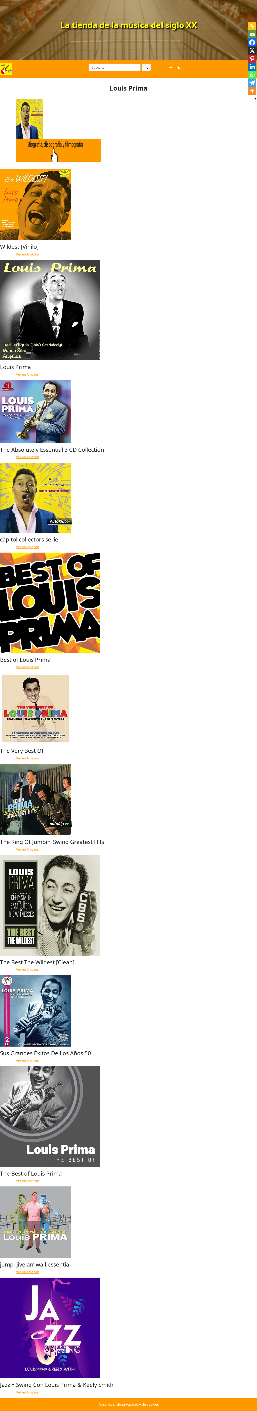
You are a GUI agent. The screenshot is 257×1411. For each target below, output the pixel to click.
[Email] (252, 34)
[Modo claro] (171, 67)
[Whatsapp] (252, 75)
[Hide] (255, 98)
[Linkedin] (252, 67)
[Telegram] (252, 83)
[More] (252, 91)
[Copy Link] (252, 26)
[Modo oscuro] (179, 67)
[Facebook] (252, 42)
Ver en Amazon (27, 254)
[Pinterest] (252, 59)
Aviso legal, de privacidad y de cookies (129, 1404)
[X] (252, 50)
